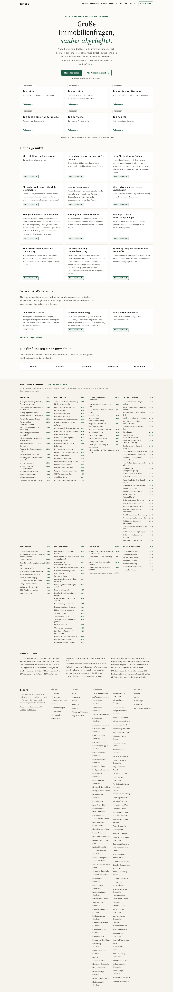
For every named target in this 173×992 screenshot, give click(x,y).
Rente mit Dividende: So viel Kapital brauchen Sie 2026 (39, 664)
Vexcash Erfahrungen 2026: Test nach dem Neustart (84, 676)
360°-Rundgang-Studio (100, 697)
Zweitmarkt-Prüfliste (121, 981)
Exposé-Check (97, 801)
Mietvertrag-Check (120, 725)
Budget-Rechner (98, 766)
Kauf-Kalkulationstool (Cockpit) (100, 911)
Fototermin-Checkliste (100, 836)
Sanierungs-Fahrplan (120, 833)
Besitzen (123, 3)
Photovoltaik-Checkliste (118, 779)
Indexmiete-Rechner (100, 898)
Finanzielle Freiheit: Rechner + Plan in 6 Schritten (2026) (39, 661)
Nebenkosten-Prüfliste (118, 751)
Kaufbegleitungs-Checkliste (98, 917)
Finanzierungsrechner (100, 829)
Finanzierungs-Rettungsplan (97, 824)
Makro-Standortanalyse (98, 959)
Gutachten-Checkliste (100, 871)
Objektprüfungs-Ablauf (119, 768)
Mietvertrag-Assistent (121, 721)
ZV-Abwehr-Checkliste (121, 977)
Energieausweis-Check (101, 790)
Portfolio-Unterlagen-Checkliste (121, 785)
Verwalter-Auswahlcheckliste (120, 924)
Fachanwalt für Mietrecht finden (98, 810)
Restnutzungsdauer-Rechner (120, 821)
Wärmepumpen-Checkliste (119, 935)
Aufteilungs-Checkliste (100, 714)
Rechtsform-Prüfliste (121, 805)
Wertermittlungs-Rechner (119, 948)
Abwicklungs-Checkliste (97, 702)
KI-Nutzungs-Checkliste (97, 945)
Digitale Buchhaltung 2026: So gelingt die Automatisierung (86, 667)
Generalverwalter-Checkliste (99, 852)
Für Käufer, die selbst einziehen (97, 398)
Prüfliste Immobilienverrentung (121, 792)
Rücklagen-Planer (119, 830)
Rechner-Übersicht (120, 801)
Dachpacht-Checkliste (100, 770)
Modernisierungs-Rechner (119, 744)
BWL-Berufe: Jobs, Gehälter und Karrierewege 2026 (129, 671)
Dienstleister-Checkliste (97, 775)
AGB (40, 707)
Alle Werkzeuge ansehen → (32, 337)
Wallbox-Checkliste (120, 929)
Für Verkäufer (26, 546)
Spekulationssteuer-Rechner (120, 849)
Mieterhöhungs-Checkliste (119, 695)
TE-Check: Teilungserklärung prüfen (120, 871)
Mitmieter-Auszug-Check (120, 737)
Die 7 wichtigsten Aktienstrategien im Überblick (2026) (84, 673)
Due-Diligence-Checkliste (98, 782)
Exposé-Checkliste (99, 805)
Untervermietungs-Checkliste (120, 890)
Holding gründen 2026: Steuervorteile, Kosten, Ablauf (39, 668)
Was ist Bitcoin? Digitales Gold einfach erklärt (127, 668)
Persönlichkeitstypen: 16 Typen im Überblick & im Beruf (130, 664)
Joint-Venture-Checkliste (97, 904)
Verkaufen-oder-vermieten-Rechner (120, 897)
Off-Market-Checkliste (121, 773)
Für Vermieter (60, 397)
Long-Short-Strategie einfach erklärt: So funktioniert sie (85, 670)
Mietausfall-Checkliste (100, 978)
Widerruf (23, 710)
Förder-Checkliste (99, 833)
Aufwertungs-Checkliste (97, 719)
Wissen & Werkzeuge (131, 546)
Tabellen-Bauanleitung (121, 865)
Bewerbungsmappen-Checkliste (100, 747)
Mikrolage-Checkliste (121, 732)
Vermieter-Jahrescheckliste (119, 904)
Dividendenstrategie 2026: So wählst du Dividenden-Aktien (40, 671)
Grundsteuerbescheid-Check (101, 866)
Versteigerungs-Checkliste (119, 917)
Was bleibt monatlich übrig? (121, 941)
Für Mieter (24, 397)
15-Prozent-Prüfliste (100, 693)
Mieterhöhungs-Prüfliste (119, 702)
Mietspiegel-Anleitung (121, 717)
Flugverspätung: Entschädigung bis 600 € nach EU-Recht (130, 661)
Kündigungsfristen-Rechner (99, 952)
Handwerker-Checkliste (97, 880)
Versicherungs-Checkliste (118, 911)
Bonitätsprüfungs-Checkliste (99, 761)
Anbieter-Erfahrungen (142, 708)
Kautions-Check (98, 936)
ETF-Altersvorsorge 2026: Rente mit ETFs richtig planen (39, 674)
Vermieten (94, 3)
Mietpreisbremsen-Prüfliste (120, 712)
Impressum (34, 707)
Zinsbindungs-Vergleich (118, 972)
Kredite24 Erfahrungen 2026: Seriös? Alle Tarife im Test (130, 658)
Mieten (85, 3)
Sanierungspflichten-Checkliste (121, 839)
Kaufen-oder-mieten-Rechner (100, 924)
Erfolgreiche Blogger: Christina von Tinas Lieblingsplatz (130, 674)
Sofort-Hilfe (145, 3)
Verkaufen (113, 3)
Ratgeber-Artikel (78, 715)
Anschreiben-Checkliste (97, 709)
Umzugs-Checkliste (120, 878)
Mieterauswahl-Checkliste (98, 983)
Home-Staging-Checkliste (98, 887)
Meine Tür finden (71, 72)
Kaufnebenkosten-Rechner (99, 931)
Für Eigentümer (61, 546)
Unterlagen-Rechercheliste (118, 884)
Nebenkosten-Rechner (121, 756)
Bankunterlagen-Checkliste (98, 737)
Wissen (133, 3)
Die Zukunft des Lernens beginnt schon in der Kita (128, 677)
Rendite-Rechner (119, 808)
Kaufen (104, 3)
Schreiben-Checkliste (121, 844)
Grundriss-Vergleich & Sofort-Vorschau (100, 859)
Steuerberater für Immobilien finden (120, 856)
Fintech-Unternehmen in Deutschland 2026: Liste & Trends (86, 664)
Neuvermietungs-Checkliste (119, 762)
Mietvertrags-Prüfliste (121, 728)
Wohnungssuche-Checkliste (119, 965)
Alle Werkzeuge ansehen (98, 72)
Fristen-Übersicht (99, 847)
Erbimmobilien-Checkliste (98, 796)
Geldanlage (138, 700)
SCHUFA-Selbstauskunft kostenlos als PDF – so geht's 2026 (40, 658)
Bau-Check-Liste (98, 742)
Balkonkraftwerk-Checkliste (98, 730)
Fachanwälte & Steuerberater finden (100, 817)
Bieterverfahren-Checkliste (98, 754)
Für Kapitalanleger (131, 397)
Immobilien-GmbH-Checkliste (99, 893)
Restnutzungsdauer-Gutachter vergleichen (121, 814)
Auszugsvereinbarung (100, 725)
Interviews (138, 704)
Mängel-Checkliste (99, 967)
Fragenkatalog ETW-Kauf (100, 842)
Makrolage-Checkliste (100, 964)
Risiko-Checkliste (119, 826)
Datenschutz (31, 710)
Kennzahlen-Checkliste (101, 940)
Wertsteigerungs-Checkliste (119, 955)
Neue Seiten (24, 707)
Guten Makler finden (100, 874)
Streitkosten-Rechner (121, 861)
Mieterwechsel (118, 707)
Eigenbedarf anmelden (101, 787)
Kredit (136, 697)
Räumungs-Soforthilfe (121, 797)
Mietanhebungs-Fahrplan (98, 973)
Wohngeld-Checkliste (121, 960)
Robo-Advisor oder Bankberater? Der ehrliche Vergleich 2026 (85, 659)
